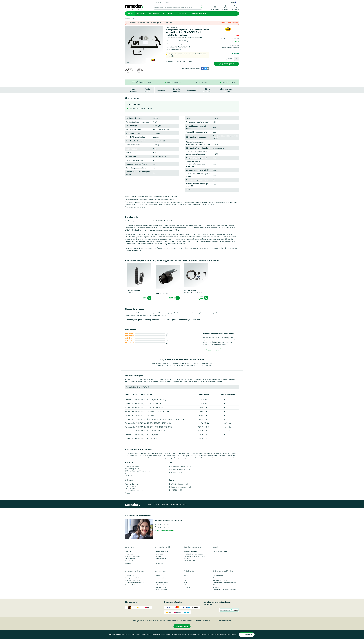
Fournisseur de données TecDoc (135, 582)
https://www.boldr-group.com (182, 469)
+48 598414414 (176, 490)
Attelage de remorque (162, 551)
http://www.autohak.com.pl (181, 487)
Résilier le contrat (182, 626)
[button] (225, 7)
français (232, 2)
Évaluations (191, 90)
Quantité (229, 59)
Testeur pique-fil (133, 290)
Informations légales (223, 571)
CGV (215, 578)
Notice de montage (176, 90)
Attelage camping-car (191, 551)
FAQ (157, 580)
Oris (186, 582)
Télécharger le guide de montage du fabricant (144, 320)
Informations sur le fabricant (227, 90)
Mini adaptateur (162, 293)
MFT (186, 580)
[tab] (129, 71)
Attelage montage (190, 560)
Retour (128, 18)
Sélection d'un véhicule (229, 23)
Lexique (187, 563)
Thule (186, 585)
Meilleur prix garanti (161, 587)
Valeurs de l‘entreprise (132, 585)
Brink (186, 575)
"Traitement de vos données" (228, 634)
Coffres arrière (181, 13)
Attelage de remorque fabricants (194, 554)
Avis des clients (218, 575)
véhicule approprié (206, 90)
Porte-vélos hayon (161, 559)
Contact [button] (160, 3)
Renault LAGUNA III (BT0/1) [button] (137, 387)
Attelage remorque (193, 547)
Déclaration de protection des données (225, 582)
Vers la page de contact (165, 530)
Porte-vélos (141, 13)
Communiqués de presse (133, 580)
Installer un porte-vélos (220, 551)
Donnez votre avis (212, 350)
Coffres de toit (154, 13)
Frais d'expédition (161, 585)
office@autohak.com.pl (179, 484)
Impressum (217, 585)
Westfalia (187, 587)
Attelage (130, 13)
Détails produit (147, 90)
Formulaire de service (162, 582)
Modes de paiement (161, 589)
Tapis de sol (159, 561)
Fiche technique (132, 90)
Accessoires (161, 90)
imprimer (171, 61)
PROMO (128, 563)
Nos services (160, 571)
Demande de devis (161, 578)
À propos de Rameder (135, 571)
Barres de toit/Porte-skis (133, 556)
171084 (215, 144)
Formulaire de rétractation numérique (225, 589)
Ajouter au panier (227, 64)
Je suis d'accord (246, 635)
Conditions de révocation (221, 580)
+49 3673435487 (177, 472)
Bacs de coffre (130, 561)
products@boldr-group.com (181, 466)
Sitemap (216, 587)
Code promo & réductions (133, 578)
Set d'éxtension (190, 290)
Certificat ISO (130, 575)
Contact (158, 575)
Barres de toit (167, 13)
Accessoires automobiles (199, 13)
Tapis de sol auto (131, 559)
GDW (186, 578)
